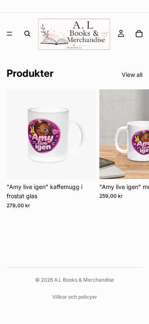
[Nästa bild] (133, 149)
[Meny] (9, 33)
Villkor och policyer (74, 297)
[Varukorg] (139, 34)
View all (132, 74)
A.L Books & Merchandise (84, 280)
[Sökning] (27, 34)
